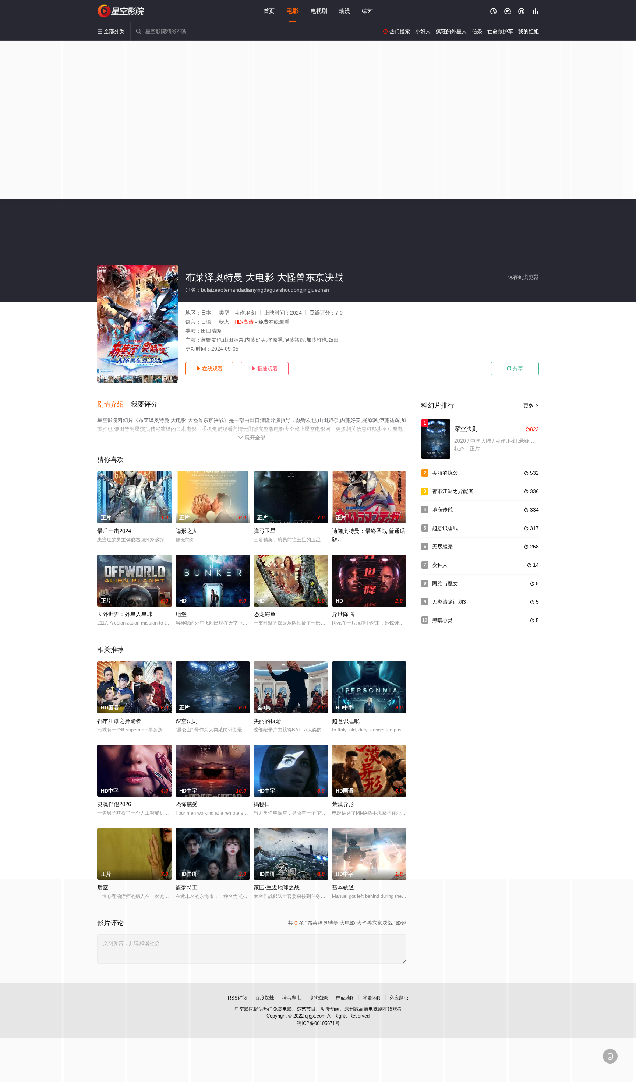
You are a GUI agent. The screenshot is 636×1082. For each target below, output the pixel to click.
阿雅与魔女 (445, 583)
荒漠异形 (343, 804)
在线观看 (209, 369)
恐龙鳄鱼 (265, 614)
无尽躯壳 (442, 546)
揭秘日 (262, 804)
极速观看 (264, 369)
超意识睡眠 (346, 721)
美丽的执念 (267, 721)
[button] (114, 404)
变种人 (440, 565)
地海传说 (442, 510)
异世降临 (343, 614)
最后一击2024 (114, 531)
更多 (531, 405)
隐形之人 (187, 531)
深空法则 (187, 721)
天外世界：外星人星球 (124, 614)
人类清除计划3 (449, 602)
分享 (515, 369)
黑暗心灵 (442, 620)
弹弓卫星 (265, 531)
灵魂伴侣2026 (114, 804)
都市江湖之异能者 (119, 721)
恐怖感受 (187, 804)
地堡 (181, 614)
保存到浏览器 (523, 277)
